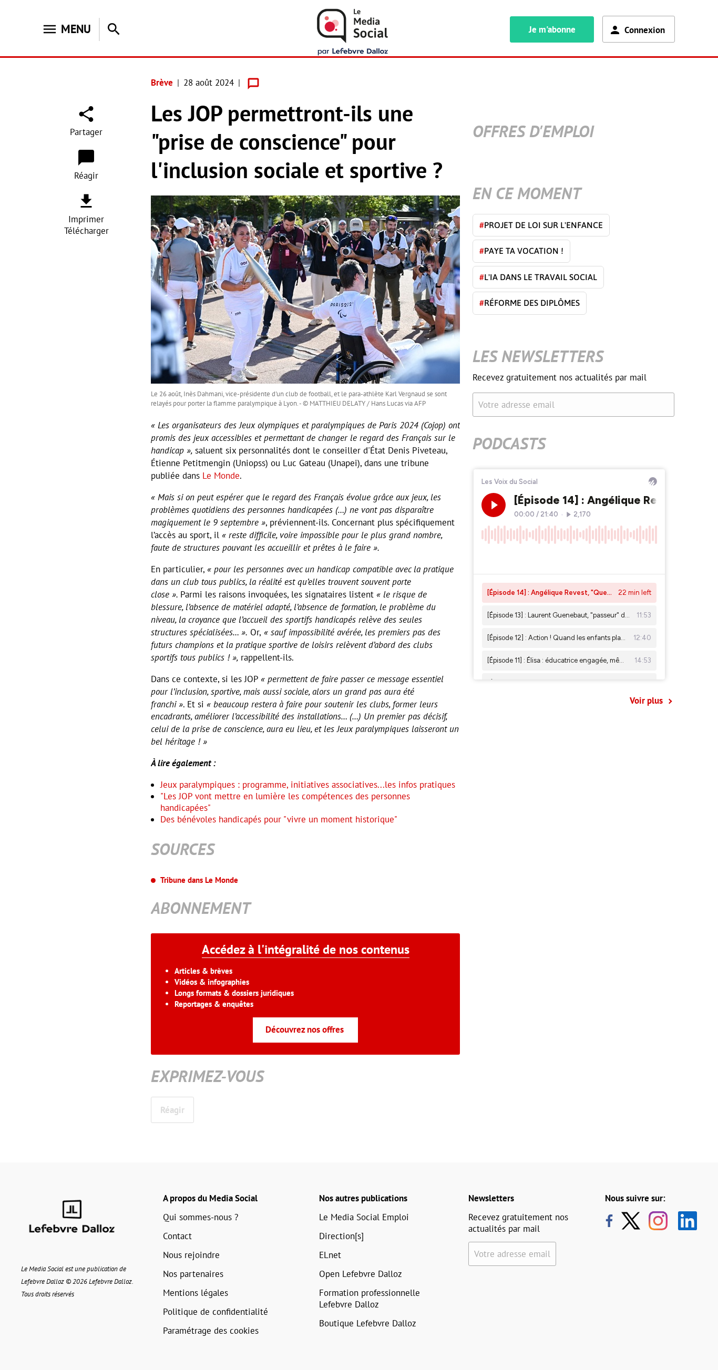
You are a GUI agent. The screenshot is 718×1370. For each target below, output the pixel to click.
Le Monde (221, 475)
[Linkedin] (683, 1220)
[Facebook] (609, 1220)
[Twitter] (633, 1220)
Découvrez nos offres (304, 1029)
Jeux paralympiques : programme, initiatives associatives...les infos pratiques (307, 784)
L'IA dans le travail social (538, 277)
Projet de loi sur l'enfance (541, 225)
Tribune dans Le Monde (199, 880)
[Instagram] (658, 1220)
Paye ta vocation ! (521, 250)
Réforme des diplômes (529, 302)
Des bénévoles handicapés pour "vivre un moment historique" (278, 819)
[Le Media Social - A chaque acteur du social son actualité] (353, 32)
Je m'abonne (552, 29)
